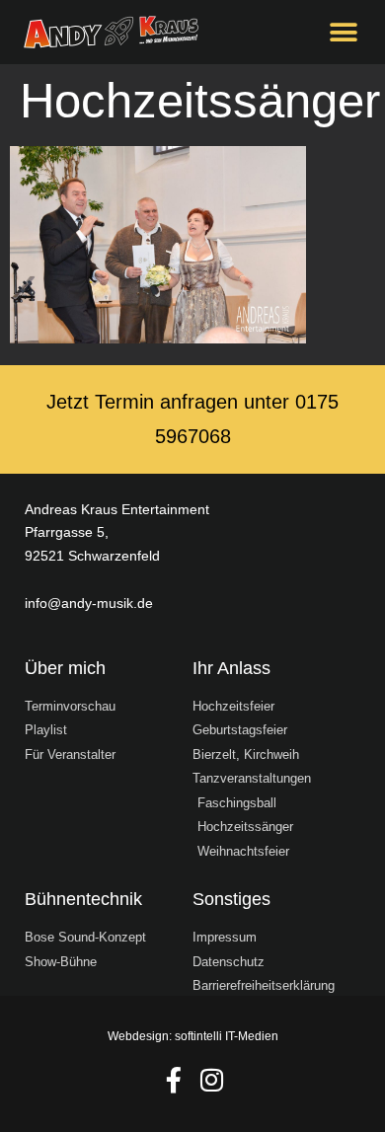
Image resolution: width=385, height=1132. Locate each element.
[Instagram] (212, 1080)
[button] (343, 32)
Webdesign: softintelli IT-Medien (193, 1036)
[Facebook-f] (174, 1080)
